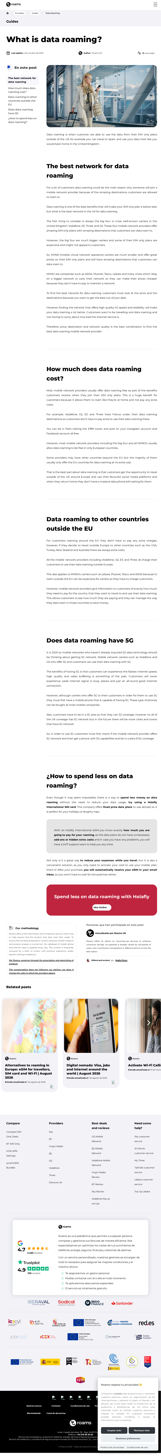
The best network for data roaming (22, 80)
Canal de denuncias (55, 1413)
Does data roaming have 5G (20, 111)
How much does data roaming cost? (21, 90)
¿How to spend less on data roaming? (22, 120)
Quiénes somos (33, 1406)
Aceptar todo (114, 1430)
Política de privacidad (112, 1447)
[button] (29, 1045)
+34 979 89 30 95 (85, 1434)
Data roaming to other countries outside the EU (22, 100)
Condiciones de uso (137, 1447)
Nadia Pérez (121, 960)
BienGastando (34, 1413)
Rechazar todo (142, 1430)
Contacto (56, 1406)
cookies (117, 1393)
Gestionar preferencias (128, 1438)
